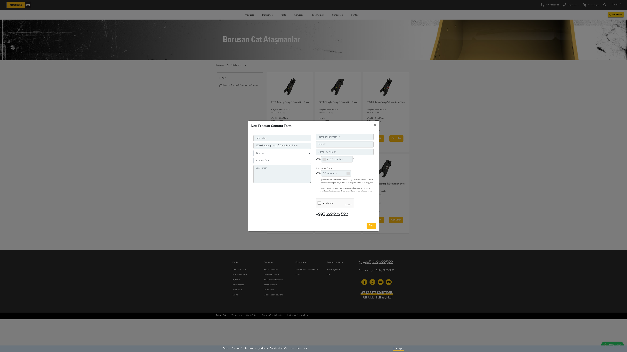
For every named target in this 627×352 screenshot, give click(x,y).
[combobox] (325, 159)
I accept (398, 348)
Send (371, 225)
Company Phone (324, 168)
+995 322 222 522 (332, 214)
